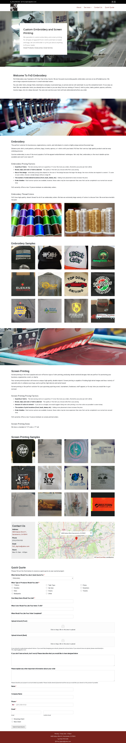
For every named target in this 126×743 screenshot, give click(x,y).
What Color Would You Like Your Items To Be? (26, 606)
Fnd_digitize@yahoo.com (29, 1)
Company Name (16, 694)
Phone (14, 701)
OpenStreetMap (101, 557)
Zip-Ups (50, 588)
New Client (17, 722)
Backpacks (17, 593)
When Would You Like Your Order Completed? (26, 613)
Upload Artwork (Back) (19, 635)
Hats (15, 591)
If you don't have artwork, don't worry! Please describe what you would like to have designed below (44, 653)
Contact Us (98, 7)
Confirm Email (47, 715)
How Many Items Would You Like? (23, 598)
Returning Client (19, 719)
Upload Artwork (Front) (19, 621)
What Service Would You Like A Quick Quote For (28, 575)
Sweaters (86, 588)
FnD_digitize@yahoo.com (20, 546)
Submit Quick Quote (19, 727)
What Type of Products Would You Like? (25, 583)
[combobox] (13, 704)
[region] (63, 39)
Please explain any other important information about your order (33, 669)
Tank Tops (51, 585)
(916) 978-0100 (16, 1)
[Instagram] (115, 2)
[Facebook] (112, 2)
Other (50, 593)
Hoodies (16, 588)
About (78, 7)
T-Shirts (16, 585)
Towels (85, 591)
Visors (50, 591)
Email (13, 709)
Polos (85, 585)
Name (13, 686)
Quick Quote (109, 7)
